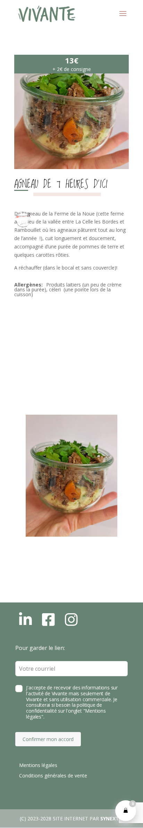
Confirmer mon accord (48, 739)
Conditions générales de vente (53, 775)
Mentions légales (38, 765)
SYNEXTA (111, 818)
